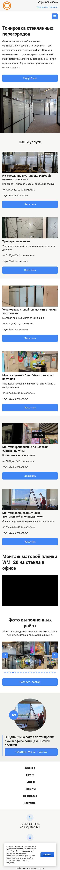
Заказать (30, 204)
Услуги (30, 774)
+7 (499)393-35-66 (48, 2)
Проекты (30, 788)
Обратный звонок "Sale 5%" (31, 751)
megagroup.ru (37, 868)
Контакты (30, 802)
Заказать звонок (47, 7)
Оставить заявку (30, 681)
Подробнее (30, 78)
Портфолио (30, 795)
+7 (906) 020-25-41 (30, 827)
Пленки (30, 781)
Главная (30, 767)
